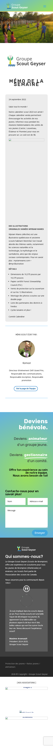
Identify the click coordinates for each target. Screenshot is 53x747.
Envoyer (40, 533)
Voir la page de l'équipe (26, 388)
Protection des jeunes (15, 663)
